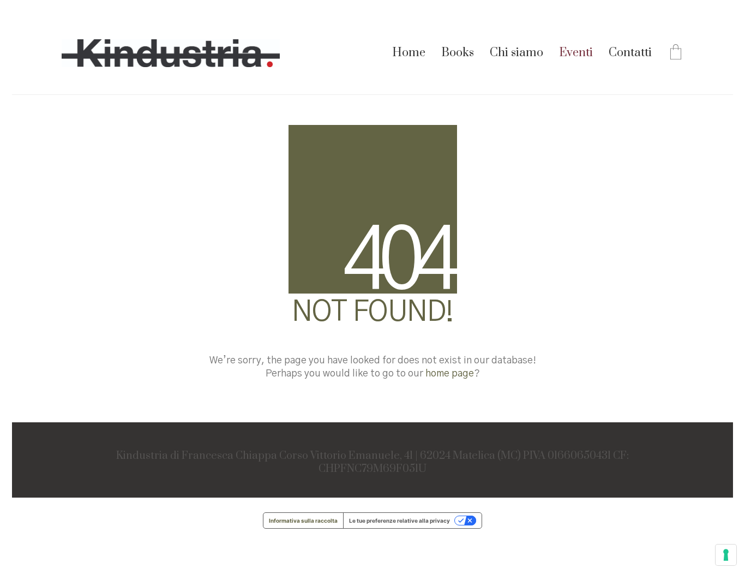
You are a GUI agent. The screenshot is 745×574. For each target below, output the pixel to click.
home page (449, 374)
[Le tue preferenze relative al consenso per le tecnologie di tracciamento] (726, 555)
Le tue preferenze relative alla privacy (399, 520)
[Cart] (675, 53)
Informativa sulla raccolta (303, 520)
